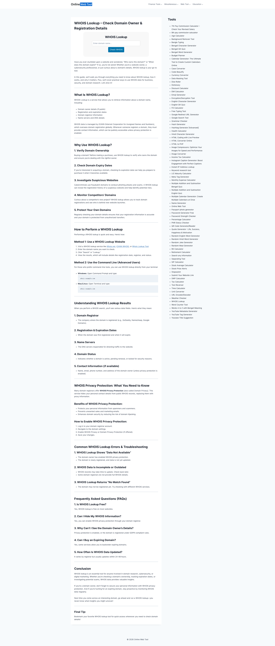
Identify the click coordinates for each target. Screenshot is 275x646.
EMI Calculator (178, 91)
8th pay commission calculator (185, 33)
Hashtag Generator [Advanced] (185, 128)
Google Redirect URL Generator (185, 115)
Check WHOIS (116, 49)
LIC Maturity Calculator (181, 173)
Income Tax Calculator (181, 157)
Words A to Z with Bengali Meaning (187, 308)
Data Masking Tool (180, 78)
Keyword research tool (181, 170)
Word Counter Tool (180, 305)
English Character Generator (184, 101)
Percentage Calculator (181, 219)
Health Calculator (179, 131)
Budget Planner (178, 55)
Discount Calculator (180, 88)
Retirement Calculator (181, 252)
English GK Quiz (178, 105)
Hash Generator (178, 124)
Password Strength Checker (184, 216)
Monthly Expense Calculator (184, 180)
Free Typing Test (179, 111)
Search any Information (182, 255)
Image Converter (179, 154)
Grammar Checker (179, 121)
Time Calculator (178, 288)
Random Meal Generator (182, 246)
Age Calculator (178, 36)
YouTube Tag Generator (182, 315)
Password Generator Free (183, 213)
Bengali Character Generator (184, 46)
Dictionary (176, 85)
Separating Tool (178, 259)
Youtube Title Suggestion (182, 318)
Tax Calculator (178, 282)
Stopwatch (176, 272)
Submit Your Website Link (183, 275)
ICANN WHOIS (122, 246)
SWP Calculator (178, 278)
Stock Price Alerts (179, 269)
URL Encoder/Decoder (181, 295)
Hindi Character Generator (183, 134)
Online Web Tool (179, 206)
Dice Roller (176, 82)
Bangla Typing (178, 42)
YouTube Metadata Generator (184, 311)
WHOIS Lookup (178, 301)
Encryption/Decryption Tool (183, 98)
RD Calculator (177, 249)
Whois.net (111, 246)
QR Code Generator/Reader (183, 226)
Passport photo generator (183, 210)
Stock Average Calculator (182, 265)
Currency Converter (180, 75)
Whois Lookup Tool (140, 246)
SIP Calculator (178, 262)
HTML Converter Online (182, 141)
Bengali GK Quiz (178, 49)
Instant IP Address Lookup (183, 167)
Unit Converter (178, 292)
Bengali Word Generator (182, 52)
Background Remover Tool (183, 39)
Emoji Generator (178, 95)
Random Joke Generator (182, 242)
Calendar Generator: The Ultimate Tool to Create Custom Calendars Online (186, 62)
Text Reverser (177, 285)
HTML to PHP (177, 144)
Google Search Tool (180, 118)
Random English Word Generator (186, 236)
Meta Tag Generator (180, 177)
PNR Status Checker (180, 223)
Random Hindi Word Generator (185, 239)
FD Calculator (177, 108)
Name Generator (179, 203)
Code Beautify (178, 72)
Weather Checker (179, 298)
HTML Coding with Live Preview (185, 137)
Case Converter (178, 69)
